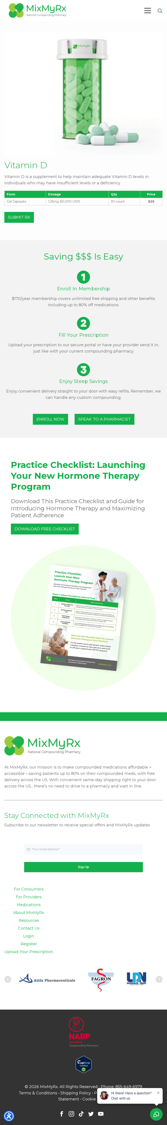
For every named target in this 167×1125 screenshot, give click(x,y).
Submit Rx (19, 217)
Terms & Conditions (38, 1093)
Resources (29, 920)
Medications (29, 904)
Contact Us (29, 928)
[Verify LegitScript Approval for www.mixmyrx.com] (84, 1071)
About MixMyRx (28, 912)
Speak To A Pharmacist (104, 419)
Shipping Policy (75, 1093)
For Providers (29, 897)
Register (29, 944)
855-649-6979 (128, 1086)
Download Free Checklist (45, 529)
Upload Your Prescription (28, 951)
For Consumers (29, 889)
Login (28, 936)
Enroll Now (50, 419)
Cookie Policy (95, 1099)
